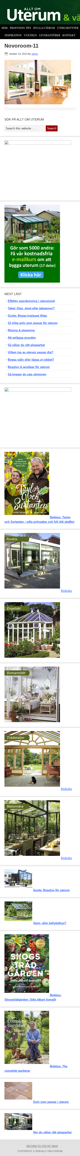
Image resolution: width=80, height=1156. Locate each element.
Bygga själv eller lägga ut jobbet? (31, 359)
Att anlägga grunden (22, 337)
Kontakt (68, 35)
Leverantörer (49, 35)
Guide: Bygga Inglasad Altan (27, 315)
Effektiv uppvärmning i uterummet (31, 301)
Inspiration (13, 35)
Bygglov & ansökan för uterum (29, 367)
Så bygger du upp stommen (27, 374)
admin (35, 53)
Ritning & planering (21, 330)
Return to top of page (42, 1146)
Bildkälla (66, 591)
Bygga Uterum (43, 28)
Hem (5, 28)
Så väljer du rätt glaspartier (26, 345)
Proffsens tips (20, 28)
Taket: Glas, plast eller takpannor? (31, 308)
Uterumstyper (67, 28)
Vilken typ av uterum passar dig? (30, 352)
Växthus (30, 35)
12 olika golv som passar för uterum (33, 323)
